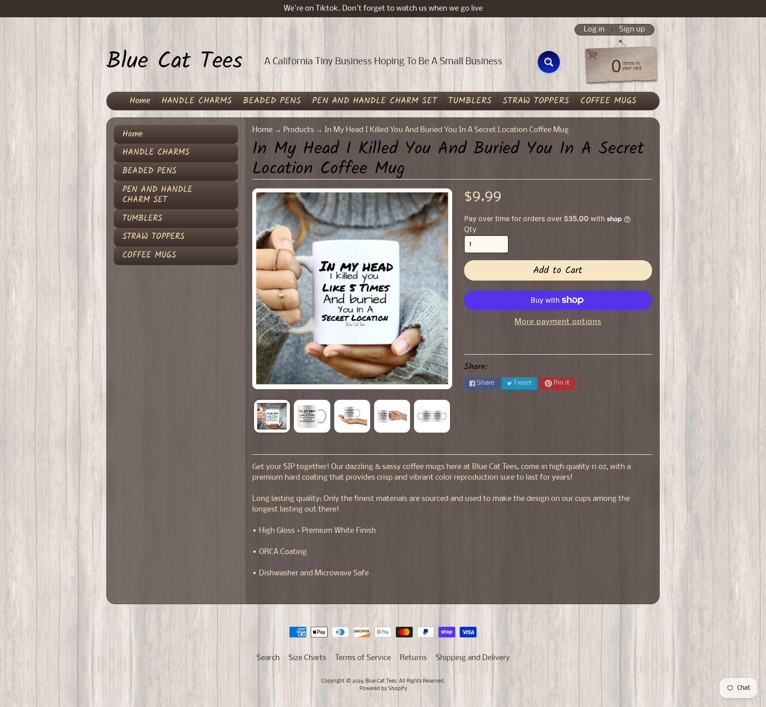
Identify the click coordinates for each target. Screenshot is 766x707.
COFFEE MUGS (608, 101)
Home (139, 101)
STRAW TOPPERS (536, 101)
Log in (594, 29)
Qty (470, 230)
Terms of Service (363, 658)
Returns (413, 658)
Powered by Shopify (383, 688)
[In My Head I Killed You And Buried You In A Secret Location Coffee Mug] (272, 416)
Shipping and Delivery (473, 658)
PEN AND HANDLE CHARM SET (374, 101)
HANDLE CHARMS (196, 101)
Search (268, 658)
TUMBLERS (470, 101)
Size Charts (307, 658)
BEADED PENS (272, 101)
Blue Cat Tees (174, 62)
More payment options (558, 322)
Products (298, 130)
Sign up (632, 29)
